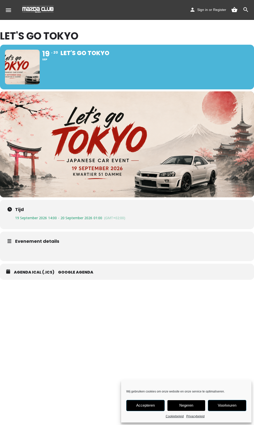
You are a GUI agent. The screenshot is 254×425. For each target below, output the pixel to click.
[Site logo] (38, 10)
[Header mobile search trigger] (246, 9)
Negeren (186, 405)
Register (219, 10)
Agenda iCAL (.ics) (34, 272)
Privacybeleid (195, 416)
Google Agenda (75, 272)
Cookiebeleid (175, 416)
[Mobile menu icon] (8, 10)
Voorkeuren (227, 405)
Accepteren (145, 405)
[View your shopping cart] (234, 9)
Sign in (202, 10)
